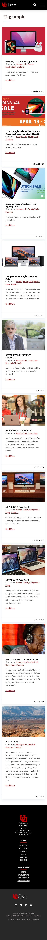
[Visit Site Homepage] (23, 826)
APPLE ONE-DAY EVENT (18, 430)
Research (9, 363)
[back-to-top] (44, 935)
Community (21, 662)
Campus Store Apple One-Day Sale (21, 277)
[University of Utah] (23, 896)
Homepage (23, 845)
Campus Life (21, 64)
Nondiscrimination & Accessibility (18, 916)
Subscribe (23, 860)
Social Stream (23, 878)
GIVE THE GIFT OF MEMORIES (21, 659)
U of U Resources (24, 881)
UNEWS (23, 872)
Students (21, 67)
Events (31, 64)
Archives (23, 857)
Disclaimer (37, 916)
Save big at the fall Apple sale (21, 61)
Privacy (12, 919)
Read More (10, 80)
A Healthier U (12, 741)
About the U (21, 919)
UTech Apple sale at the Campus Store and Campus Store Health (22, 132)
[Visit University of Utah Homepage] (4, 5)
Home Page (33, 360)
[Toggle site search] (35, 5)
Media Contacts (33, 919)
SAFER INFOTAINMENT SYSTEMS (18, 356)
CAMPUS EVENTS (23, 875)
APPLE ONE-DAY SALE (17, 506)
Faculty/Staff (10, 67)
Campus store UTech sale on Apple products (20, 205)
